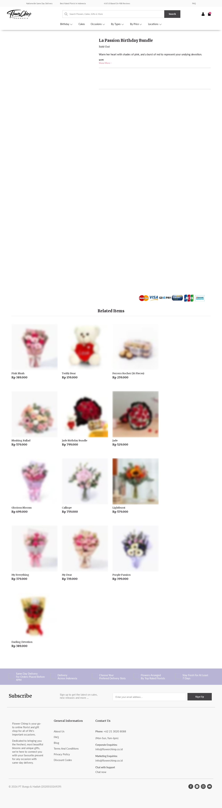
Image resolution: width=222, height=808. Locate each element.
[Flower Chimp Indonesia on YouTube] (197, 786)
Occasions (96, 24)
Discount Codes (63, 760)
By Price (134, 24)
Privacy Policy (62, 754)
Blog (56, 742)
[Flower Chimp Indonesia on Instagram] (203, 786)
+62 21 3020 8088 (115, 731)
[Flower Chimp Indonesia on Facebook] (190, 786)
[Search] (64, 14)
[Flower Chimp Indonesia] (34, 14)
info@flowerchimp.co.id (109, 749)
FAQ (194, 3)
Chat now (100, 771)
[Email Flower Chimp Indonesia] (209, 786)
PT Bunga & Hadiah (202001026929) (39, 786)
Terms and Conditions (66, 748)
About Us (59, 731)
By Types (116, 24)
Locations (153, 24)
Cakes (82, 24)
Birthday (65, 24)
